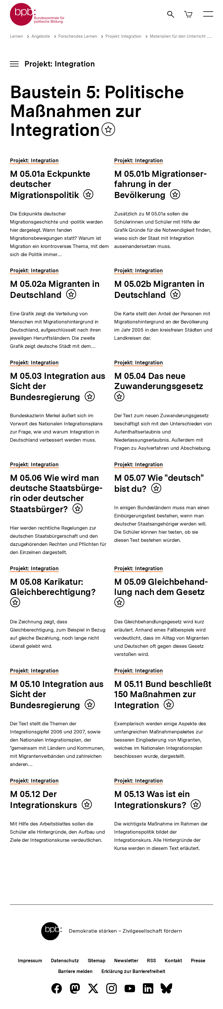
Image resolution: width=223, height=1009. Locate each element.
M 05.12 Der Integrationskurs (43, 799)
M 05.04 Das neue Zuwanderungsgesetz (158, 380)
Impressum (30, 960)
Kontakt (173, 960)
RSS (151, 960)
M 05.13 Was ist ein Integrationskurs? (152, 799)
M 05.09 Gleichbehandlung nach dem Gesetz (161, 586)
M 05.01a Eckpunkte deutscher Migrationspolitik (50, 184)
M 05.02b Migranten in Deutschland (159, 289)
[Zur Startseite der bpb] (37, 24)
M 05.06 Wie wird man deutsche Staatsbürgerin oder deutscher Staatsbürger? (56, 493)
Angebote (40, 36)
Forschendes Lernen (77, 36)
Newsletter (126, 960)
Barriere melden (75, 971)
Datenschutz (65, 960)
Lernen (16, 36)
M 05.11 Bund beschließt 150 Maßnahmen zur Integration (162, 694)
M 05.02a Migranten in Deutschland (55, 289)
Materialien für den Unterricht (178, 36)
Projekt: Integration (123, 36)
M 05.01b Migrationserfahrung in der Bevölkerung (160, 184)
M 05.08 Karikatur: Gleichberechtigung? (53, 586)
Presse (198, 960)
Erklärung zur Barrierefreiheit (133, 971)
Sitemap (96, 960)
